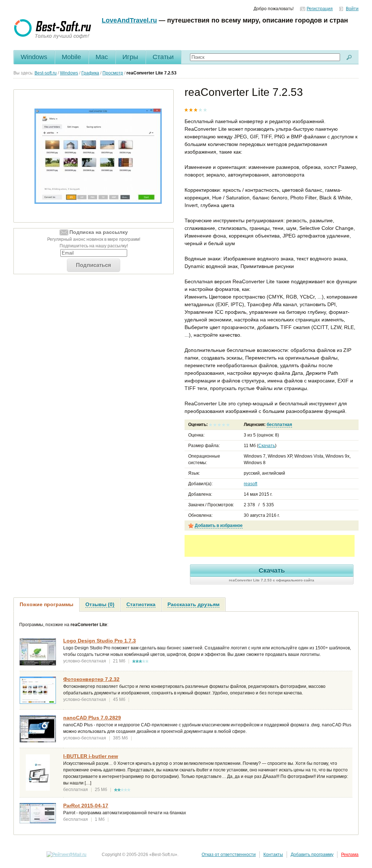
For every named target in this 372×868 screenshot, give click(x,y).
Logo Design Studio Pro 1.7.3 (99, 641)
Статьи (163, 57)
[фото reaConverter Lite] (98, 156)
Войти (352, 8)
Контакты (273, 854)
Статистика (140, 604)
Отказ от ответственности (229, 854)
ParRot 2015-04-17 (85, 805)
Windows (34, 57)
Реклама (350, 854)
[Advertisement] (270, 546)
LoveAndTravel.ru (129, 20)
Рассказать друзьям (193, 604)
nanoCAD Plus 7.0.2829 (92, 718)
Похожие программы (46, 604)
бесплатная (279, 424)
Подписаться (93, 265)
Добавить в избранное (219, 525)
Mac (102, 57)
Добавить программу (312, 854)
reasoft (250, 483)
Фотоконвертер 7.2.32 (91, 679)
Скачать (266, 445)
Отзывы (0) (99, 604)
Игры (130, 57)
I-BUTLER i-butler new (90, 756)
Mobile (71, 57)
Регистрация (320, 8)
